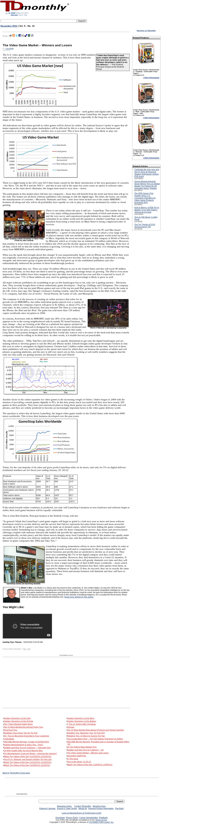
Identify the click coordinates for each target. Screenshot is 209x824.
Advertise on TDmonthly (146, 30)
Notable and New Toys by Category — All (85, 750)
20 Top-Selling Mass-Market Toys (81, 747)
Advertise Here (99, 806)
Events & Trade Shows (67, 808)
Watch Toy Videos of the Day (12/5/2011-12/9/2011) (90, 765)
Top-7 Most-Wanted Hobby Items (18, 724)
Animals (70, 727)
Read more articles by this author (79, 597)
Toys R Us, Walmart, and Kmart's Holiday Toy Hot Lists (28, 759)
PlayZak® (119, 808)
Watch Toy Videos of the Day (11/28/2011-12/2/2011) (27, 765)
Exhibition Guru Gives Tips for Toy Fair (21, 733)
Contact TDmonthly (82, 806)
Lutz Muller (10, 48)
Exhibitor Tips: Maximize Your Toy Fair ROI (86, 733)
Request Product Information (101, 808)
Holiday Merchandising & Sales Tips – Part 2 (23, 745)
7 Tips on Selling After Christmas (81, 724)
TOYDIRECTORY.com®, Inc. (101, 822)
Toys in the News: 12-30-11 (79, 762)
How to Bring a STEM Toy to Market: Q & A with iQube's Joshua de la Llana (146, 209)
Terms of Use (101, 820)
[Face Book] (19, 36)
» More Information (151, 78)
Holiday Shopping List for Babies (81, 721)
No (29, 649)
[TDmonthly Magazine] (34, 16)
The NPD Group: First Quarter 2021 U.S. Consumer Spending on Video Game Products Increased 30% (145, 198)
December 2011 (8, 26)
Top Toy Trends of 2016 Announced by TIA (144, 225)
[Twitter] (16, 36)
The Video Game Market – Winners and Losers (88, 753)
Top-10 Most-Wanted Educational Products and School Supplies (95, 730)
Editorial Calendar (47, 808)
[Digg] (23, 36)
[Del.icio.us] (26, 36)
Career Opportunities (88, 817)
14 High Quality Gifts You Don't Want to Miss (23, 750)
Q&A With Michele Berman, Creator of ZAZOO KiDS (26, 742)
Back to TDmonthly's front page (16, 773)
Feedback (103, 817)
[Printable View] (10, 36)
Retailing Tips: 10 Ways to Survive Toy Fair (86, 736)
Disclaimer (60, 817)
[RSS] (13, 36)
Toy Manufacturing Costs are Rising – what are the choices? (30, 753)
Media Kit (83, 808)
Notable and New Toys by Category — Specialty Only (27, 748)
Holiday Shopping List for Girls (17, 718)
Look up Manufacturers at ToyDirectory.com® (81, 813)
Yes (24, 649)
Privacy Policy (72, 817)
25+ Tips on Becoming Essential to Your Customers (26, 736)
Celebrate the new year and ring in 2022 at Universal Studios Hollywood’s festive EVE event (146, 173)
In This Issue (72, 759)
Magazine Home (64, 806)
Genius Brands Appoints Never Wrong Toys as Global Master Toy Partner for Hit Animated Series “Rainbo (147, 184)
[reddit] (32, 36)
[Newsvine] (29, 36)
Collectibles (9, 739)
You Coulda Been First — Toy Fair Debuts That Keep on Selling (95, 739)
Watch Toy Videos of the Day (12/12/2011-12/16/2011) (27, 762)
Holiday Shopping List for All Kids (18, 721)
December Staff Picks (76, 756)
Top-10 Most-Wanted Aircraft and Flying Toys (23, 727)
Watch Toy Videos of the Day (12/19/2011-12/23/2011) (27, 756)
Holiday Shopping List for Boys (80, 718)
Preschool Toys (10, 730)
